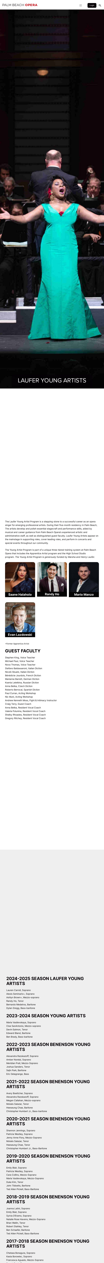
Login (92, 5)
